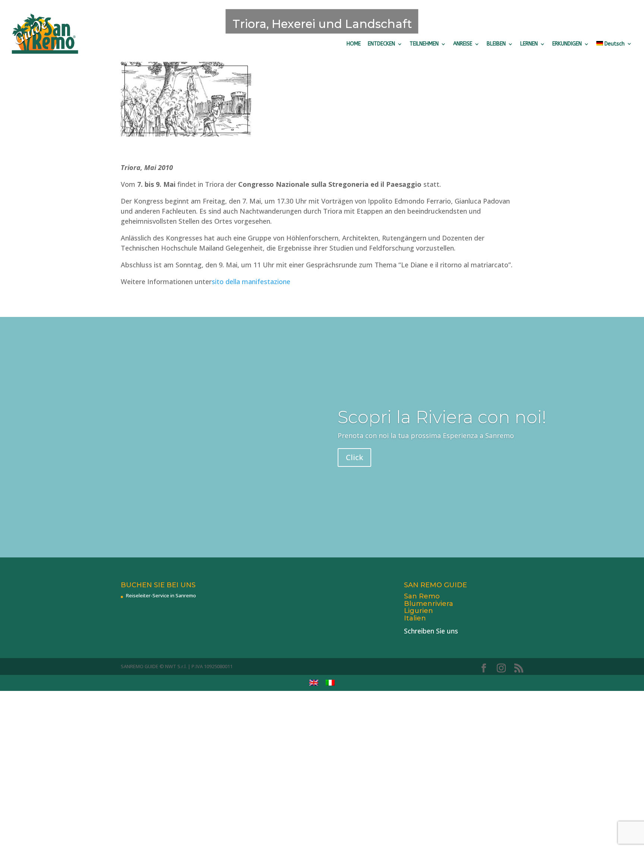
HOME (354, 44)
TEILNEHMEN (424, 44)
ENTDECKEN (381, 44)
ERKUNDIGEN (567, 44)
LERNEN (529, 44)
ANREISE (462, 44)
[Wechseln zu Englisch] (314, 683)
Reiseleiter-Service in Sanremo (161, 595)
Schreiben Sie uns (431, 630)
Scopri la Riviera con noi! (442, 417)
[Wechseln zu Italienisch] (330, 683)
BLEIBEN (496, 44)
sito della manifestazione (251, 281)
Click (354, 457)
